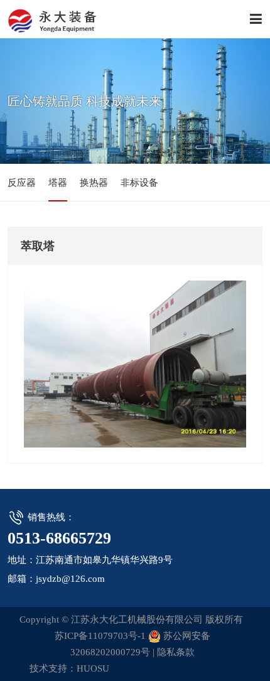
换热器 (94, 183)
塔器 (57, 183)
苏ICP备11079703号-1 (100, 636)
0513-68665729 (59, 538)
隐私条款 (176, 652)
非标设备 (139, 183)
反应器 (22, 183)
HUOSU (93, 668)
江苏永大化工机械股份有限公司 (64, 19)
